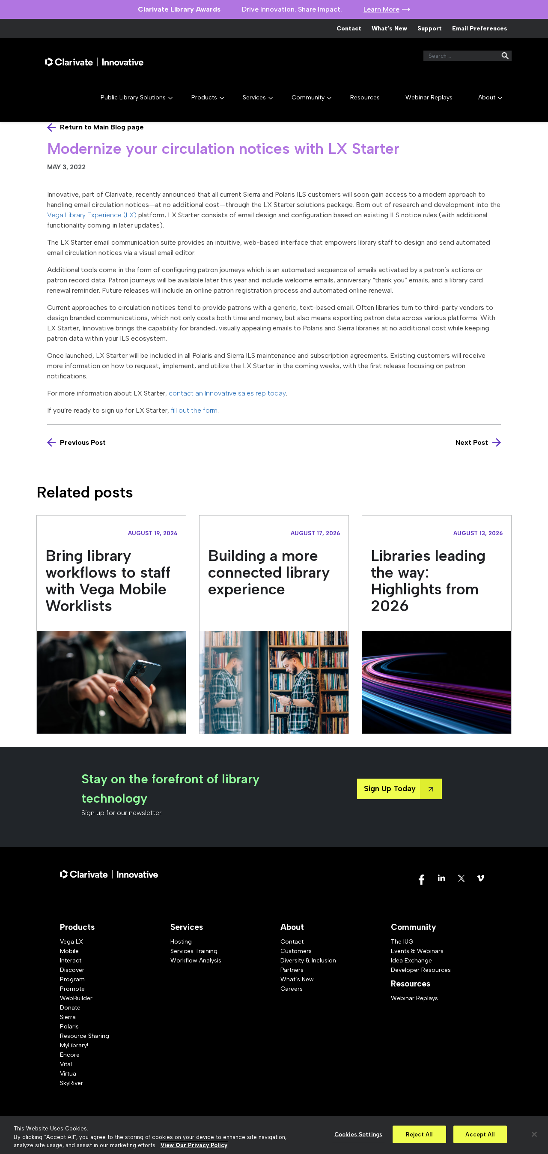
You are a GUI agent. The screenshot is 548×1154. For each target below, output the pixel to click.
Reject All (419, 1134)
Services (254, 97)
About (486, 97)
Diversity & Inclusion (308, 960)
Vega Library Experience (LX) (92, 215)
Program (72, 979)
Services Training (193, 951)
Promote (72, 988)
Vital (66, 1064)
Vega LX (71, 941)
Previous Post (83, 442)
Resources (365, 97)
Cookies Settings (358, 1134)
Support (429, 28)
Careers (291, 988)
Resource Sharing (84, 1036)
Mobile (69, 951)
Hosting (181, 941)
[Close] (534, 1134)
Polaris (69, 1026)
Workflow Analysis (195, 960)
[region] (274, 1135)
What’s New (389, 28)
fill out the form (194, 410)
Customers (296, 951)
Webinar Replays (429, 97)
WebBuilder (76, 998)
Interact (70, 960)
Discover (72, 970)
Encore (70, 1054)
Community (308, 97)
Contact (349, 28)
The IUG (402, 941)
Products (204, 97)
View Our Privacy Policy (194, 1145)
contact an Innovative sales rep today (227, 393)
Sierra (68, 1017)
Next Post (472, 442)
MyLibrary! (74, 1045)
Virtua (68, 1073)
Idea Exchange (411, 960)
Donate (70, 1007)
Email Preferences (479, 28)
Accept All (479, 1134)
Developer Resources (421, 970)
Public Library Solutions (133, 97)
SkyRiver (71, 1083)
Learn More (381, 9)
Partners (292, 970)
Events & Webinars (417, 951)
